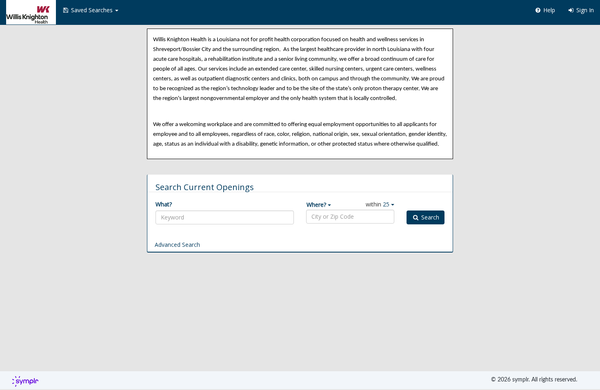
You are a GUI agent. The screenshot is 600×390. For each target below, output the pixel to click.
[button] (90, 10)
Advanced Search (177, 244)
